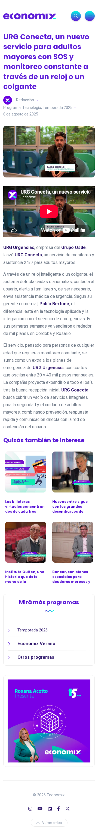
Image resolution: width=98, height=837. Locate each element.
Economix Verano (36, 643)
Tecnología (31, 107)
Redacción (25, 100)
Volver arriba (52, 823)
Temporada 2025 (57, 107)
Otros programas (35, 657)
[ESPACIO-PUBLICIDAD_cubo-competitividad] (49, 720)
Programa (12, 107)
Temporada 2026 (32, 630)
